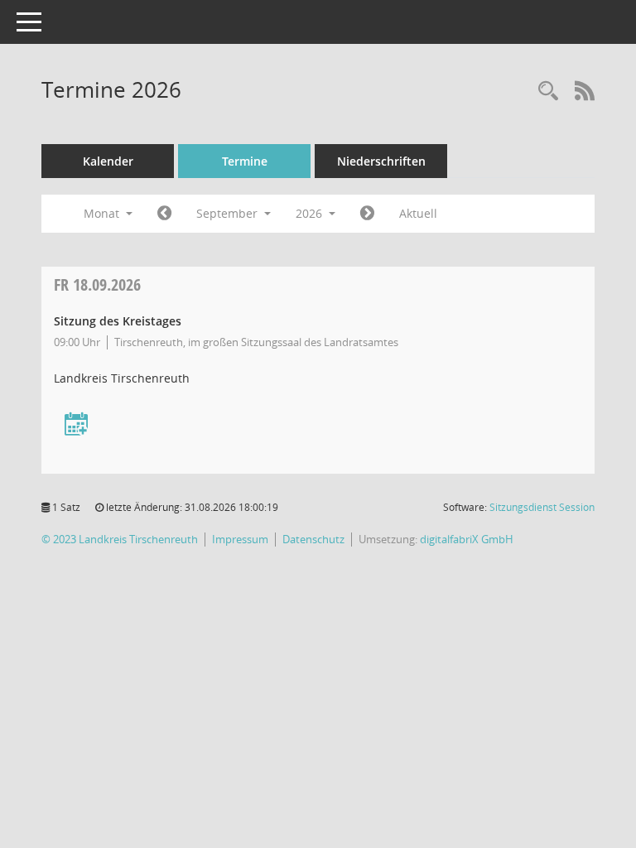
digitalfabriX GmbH (466, 539)
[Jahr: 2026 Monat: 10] (367, 214)
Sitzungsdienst (542, 507)
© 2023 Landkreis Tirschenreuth (119, 539)
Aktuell (418, 213)
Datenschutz (313, 539)
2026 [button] (310, 213)
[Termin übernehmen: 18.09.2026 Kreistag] (76, 425)
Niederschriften (381, 161)
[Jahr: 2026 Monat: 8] (164, 214)
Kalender (108, 161)
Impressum (240, 539)
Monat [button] (103, 213)
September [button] (228, 213)
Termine (244, 161)
